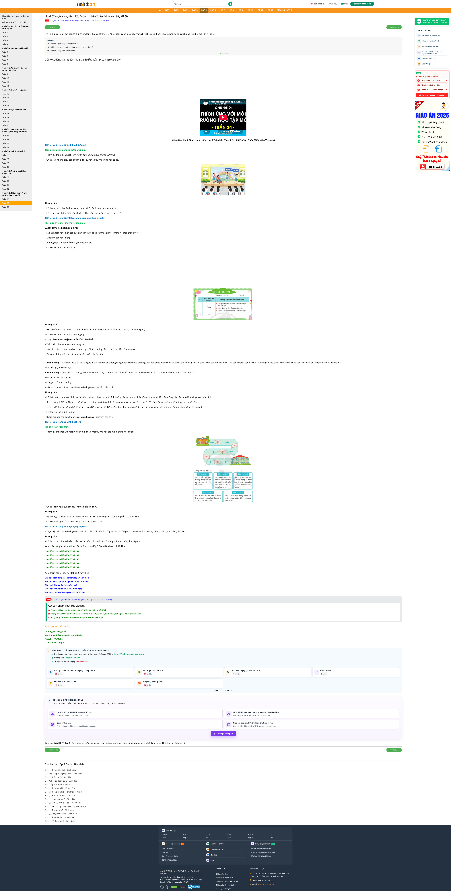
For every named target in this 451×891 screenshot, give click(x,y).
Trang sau (393, 27)
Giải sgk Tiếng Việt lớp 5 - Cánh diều (60, 770)
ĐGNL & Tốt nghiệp (169, 860)
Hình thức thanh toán (224, 877)
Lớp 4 (195, 10)
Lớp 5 (204, 10)
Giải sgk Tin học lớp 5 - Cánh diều (59, 810)
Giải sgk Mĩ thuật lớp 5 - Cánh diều (60, 821)
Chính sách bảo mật (224, 874)
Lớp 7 (222, 10)
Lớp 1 (167, 10)
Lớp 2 (176, 10)
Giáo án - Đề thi (284, 10)
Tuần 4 (5, 44)
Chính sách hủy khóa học (226, 885)
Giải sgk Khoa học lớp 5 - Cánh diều (60, 799)
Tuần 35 (5, 207)
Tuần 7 (5, 60)
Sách (345, 4)
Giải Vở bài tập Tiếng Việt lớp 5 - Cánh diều (63, 773)
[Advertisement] (223, 80)
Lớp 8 (231, 10)
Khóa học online (217, 844)
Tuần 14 (5, 97)
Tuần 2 (5, 36)
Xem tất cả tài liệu (222, 690)
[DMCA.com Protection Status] (178, 887)
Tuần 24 (5, 147)
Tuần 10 (5, 78)
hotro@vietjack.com (266, 884)
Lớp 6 (213, 10)
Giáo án (165, 852)
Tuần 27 (5, 163)
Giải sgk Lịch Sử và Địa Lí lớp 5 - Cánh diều (63, 802)
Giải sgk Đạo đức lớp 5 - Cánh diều (60, 795)
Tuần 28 (5, 167)
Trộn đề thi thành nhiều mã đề (263, 852)
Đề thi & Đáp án (168, 848)
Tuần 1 (5, 32)
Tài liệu (333, 4)
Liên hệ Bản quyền (223, 888)
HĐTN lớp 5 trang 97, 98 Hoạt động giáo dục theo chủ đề (70, 47)
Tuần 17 (5, 113)
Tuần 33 (5, 199)
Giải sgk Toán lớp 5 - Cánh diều (58, 777)
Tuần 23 (5, 143)
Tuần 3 (5, 40)
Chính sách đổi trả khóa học (227, 881)
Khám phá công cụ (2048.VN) (432, 95)
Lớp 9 (240, 10)
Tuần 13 (5, 94)
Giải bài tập (170, 830)
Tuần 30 (5, 181)
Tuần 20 (5, 125)
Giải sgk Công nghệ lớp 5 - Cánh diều (61, 813)
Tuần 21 (5, 135)
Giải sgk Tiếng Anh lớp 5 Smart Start (60, 788)
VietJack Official (72, 657)
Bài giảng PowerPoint (170, 856)
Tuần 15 (5, 101)
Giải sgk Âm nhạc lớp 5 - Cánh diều (60, 817)
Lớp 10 (250, 10)
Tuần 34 (5, 203)
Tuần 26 (5, 159)
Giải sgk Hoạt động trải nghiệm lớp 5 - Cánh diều (66, 806)
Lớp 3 (186, 10)
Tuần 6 (5, 56)
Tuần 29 (5, 177)
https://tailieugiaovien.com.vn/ (129, 654)
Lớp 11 (260, 10)
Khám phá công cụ (225, 733)
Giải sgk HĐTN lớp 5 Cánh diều (14, 22)
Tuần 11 (5, 82)
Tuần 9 (5, 74)
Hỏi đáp (213, 855)
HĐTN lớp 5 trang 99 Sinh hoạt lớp (61, 50)
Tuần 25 (5, 155)
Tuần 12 (5, 86)
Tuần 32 (5, 189)
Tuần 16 (5, 105)
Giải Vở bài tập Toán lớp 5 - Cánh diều (61, 781)
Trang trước (53, 27)
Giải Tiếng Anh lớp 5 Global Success (60, 784)
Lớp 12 (270, 10)
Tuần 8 (5, 64)
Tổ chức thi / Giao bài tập (261, 856)
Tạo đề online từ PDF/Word (261, 848)
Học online (319, 4)
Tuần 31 (5, 185)
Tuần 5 (5, 52)
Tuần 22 (5, 139)
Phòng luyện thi (217, 849)
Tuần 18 (5, 117)
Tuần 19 (5, 121)
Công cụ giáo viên (362, 4)
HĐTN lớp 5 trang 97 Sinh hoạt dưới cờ (62, 44)
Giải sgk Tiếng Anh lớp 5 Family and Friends (64, 792)
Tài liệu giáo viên (175, 844)
